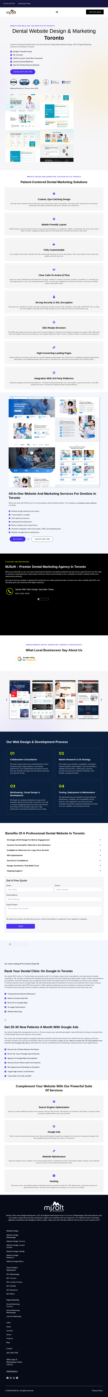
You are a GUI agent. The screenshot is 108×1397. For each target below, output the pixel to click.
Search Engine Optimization (54, 1107)
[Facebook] (7, 1378)
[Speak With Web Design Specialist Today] (9, 591)
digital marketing (37, 582)
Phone (57, 885)
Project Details (11, 905)
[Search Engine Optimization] (54, 1101)
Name (8, 885)
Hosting (54, 1181)
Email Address (11, 895)
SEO (94, 580)
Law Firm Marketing (13, 1316)
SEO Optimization (15, 855)
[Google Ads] (54, 1126)
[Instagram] (11, 1378)
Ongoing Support (14, 871)
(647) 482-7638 (22, 593)
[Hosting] (54, 1175)
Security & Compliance (17, 860)
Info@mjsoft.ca (12, 1371)
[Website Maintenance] (54, 1150)
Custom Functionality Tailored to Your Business (29, 845)
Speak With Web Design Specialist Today (34, 589)
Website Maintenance (54, 1156)
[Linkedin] (17, 1378)
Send (20, 926)
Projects (9, 1338)
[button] (57, 12)
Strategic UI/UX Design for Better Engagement (28, 840)
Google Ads (54, 1132)
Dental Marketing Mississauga (13, 1311)
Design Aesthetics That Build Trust (23, 865)
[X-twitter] (14, 1378)
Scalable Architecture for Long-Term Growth (28, 850)
